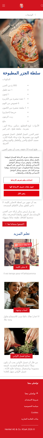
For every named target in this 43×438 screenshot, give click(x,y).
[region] (21, 175)
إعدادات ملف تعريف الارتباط (21, 180)
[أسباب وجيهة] (21, 303)
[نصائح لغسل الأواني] (21, 352)
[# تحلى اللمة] (21, 258)
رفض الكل (21, 193)
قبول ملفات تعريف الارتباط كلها (22, 186)
